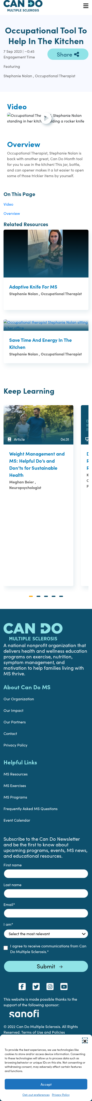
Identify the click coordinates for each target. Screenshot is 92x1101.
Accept (46, 1084)
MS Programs (15, 797)
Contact (10, 733)
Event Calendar (17, 820)
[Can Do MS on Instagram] (50, 986)
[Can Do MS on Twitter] (36, 986)
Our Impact (13, 710)
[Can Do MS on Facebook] (22, 986)
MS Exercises (15, 785)
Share (64, 54)
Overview (12, 213)
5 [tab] (61, 596)
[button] (85, 1040)
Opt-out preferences (36, 1095)
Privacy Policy (61, 1095)
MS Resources (16, 773)
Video (8, 204)
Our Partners (15, 721)
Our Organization (19, 698)
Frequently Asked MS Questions (31, 808)
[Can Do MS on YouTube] (63, 986)
